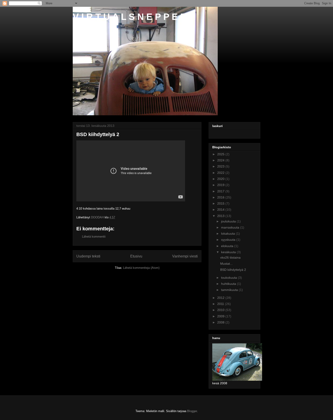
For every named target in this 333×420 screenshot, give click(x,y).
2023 (221, 166)
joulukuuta (229, 221)
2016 (221, 197)
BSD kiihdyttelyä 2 (233, 269)
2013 (221, 216)
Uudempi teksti (88, 256)
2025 (221, 154)
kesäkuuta (229, 252)
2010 (221, 310)
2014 (221, 209)
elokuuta (227, 246)
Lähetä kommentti (94, 236)
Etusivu (136, 256)
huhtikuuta (229, 284)
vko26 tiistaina (230, 257)
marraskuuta (230, 227)
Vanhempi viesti (185, 256)
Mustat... (226, 263)
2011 (221, 304)
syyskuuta (228, 239)
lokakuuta (228, 233)
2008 (221, 322)
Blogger (192, 411)
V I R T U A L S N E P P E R (130, 17)
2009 (221, 316)
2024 (221, 160)
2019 (221, 185)
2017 (221, 191)
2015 (221, 203)
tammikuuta (230, 290)
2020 (221, 179)
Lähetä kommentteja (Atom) (141, 267)
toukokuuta (229, 277)
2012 (221, 298)
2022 (221, 173)
